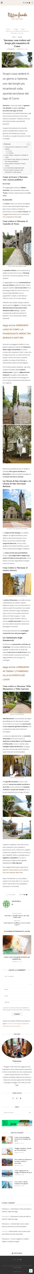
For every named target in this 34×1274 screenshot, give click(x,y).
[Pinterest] (27, 2)
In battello (11, 153)
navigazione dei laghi (13, 217)
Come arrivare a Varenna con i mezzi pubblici (16, 148)
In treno (10, 151)
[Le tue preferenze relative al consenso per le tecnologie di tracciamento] (31, 1271)
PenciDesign (17, 1267)
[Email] (29, 2)
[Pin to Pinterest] (24, 894)
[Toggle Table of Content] (27, 144)
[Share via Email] (26, 894)
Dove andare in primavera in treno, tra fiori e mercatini (23, 1161)
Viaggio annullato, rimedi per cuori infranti (23, 1149)
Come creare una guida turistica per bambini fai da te (23, 1139)
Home (8, 29)
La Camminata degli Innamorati (14, 168)
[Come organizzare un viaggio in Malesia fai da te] (7, 1173)
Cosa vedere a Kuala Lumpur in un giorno (21, 1182)
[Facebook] (23, 2)
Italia (22, 29)
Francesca (11, 49)
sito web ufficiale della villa (13, 872)
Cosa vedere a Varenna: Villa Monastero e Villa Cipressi (14, 171)
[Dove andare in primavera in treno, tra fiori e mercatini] (7, 1162)
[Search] (32, 2)
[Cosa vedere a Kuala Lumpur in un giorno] (7, 1184)
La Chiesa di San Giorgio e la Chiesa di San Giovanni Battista (17, 160)
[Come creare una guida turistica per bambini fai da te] (17, 944)
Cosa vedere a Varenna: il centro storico (15, 164)
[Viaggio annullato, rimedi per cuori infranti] (7, 1151)
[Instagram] (25, 2)
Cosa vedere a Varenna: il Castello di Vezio (16, 156)
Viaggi (16, 29)
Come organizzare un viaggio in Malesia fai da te (23, 1171)
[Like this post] (21, 894)
